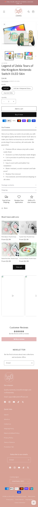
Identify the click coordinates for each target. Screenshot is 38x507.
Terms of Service (9, 442)
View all (19, 267)
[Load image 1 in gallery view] (9, 55)
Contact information (20, 502)
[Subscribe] (31, 363)
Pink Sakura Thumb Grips (9, 237)
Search (6, 415)
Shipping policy (29, 499)
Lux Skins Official (11, 496)
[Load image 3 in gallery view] (28, 55)
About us (7, 419)
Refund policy (31, 496)
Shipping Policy (9, 428)
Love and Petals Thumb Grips (27, 258)
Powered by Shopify (21, 496)
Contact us (7, 424)
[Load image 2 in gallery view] (19, 55)
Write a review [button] (19, 339)
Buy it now (19, 115)
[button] (4, 11)
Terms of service (19, 499)
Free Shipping (5, 81)
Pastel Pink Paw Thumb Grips (10, 258)
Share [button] (5, 208)
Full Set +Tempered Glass (22, 88)
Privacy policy (10, 499)
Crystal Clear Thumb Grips (26, 237)
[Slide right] (36, 56)
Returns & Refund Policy (11, 433)
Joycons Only (8, 93)
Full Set (6, 88)
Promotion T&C (9, 447)
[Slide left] (2, 56)
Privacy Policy (8, 438)
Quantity (4, 97)
